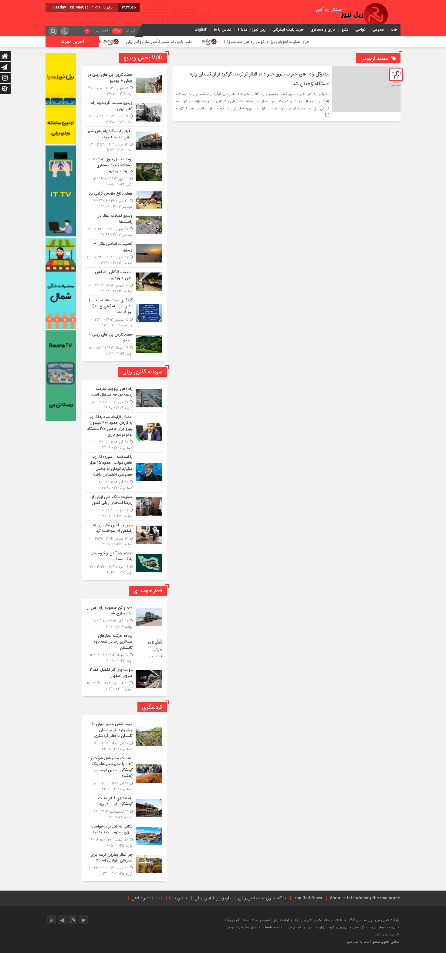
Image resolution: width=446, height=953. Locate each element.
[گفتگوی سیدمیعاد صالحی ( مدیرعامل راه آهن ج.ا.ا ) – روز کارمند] (124, 313)
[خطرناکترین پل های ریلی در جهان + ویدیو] (124, 84)
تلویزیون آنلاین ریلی (212, 898)
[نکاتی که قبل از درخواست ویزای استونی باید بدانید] (124, 836)
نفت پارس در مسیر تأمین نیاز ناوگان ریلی (201, 41)
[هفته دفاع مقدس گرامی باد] (124, 200)
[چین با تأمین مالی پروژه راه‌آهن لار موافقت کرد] (124, 535)
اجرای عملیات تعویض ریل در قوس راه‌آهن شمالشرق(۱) (309, 41)
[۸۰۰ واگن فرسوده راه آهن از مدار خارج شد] (124, 617)
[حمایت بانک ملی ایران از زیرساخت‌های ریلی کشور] (124, 506)
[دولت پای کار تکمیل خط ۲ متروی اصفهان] (124, 678)
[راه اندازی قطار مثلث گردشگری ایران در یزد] (124, 808)
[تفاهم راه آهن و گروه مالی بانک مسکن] (124, 562)
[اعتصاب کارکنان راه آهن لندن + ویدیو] (124, 282)
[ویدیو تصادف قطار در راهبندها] (124, 225)
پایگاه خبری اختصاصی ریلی (262, 898)
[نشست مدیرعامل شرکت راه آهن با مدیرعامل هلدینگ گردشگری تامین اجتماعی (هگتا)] (124, 774)
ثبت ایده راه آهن (146, 898)
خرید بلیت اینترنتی (288, 29)
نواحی (360, 29)
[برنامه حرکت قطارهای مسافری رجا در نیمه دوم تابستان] (124, 648)
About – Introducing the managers (365, 898)
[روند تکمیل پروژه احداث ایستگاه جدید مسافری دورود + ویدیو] (124, 172)
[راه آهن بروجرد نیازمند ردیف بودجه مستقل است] (124, 398)
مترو (345, 29)
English (200, 29)
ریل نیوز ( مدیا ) (252, 29)
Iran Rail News (307, 898)
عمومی (378, 29)
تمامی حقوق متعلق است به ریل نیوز (373, 942)
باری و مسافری (322, 29)
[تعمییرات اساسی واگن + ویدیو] (124, 253)
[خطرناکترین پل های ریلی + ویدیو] (124, 343)
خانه (393, 29)
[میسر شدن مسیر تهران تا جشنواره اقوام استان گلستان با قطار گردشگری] (124, 737)
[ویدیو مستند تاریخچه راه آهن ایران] (124, 112)
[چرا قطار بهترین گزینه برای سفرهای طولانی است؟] (124, 863)
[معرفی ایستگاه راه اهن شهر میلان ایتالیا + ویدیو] (124, 141)
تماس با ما (222, 29)
